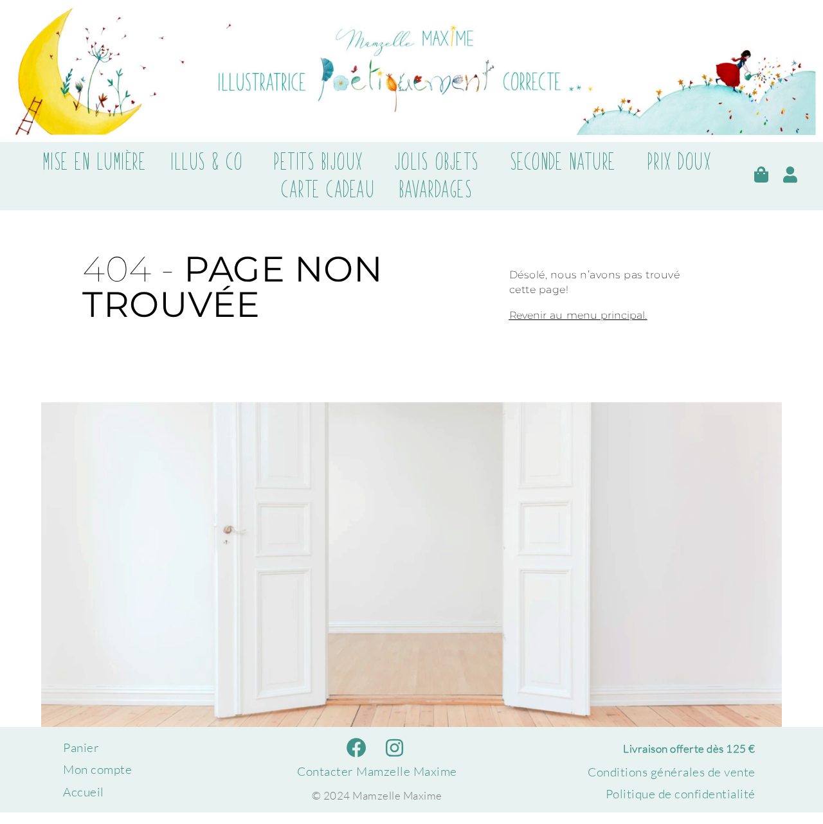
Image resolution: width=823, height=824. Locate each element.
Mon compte (97, 769)
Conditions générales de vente (671, 772)
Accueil (83, 792)
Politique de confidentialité (680, 794)
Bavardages (435, 189)
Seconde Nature (563, 162)
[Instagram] (394, 748)
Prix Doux (679, 162)
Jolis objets (436, 162)
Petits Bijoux (318, 162)
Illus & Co (206, 162)
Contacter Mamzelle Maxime (377, 771)
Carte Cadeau (327, 189)
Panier (81, 747)
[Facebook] (357, 748)
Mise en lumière (94, 162)
